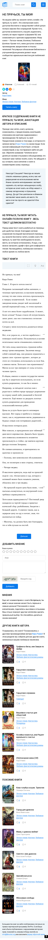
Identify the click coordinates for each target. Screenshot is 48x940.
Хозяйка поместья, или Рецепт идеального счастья (30, 736)
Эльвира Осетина (23, 790)
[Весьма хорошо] (21, 551)
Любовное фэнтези (28, 102)
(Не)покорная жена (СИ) (27, 758)
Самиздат (20, 699)
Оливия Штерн (21, 878)
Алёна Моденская (23, 900)
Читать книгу (11, 107)
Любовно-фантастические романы (29, 657)
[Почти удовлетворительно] (7, 551)
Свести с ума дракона (26, 854)
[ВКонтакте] (7, 89)
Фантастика (32, 655)
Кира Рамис (6, 95)
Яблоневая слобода (25, 898)
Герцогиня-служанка (25, 670)
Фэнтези (17, 102)
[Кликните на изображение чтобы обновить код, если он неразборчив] (9, 579)
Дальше (24, 536)
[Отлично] (32, 551)
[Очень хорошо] (25, 551)
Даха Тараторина (23, 834)
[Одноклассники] (10, 89)
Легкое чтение (8, 102)
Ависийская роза (24, 876)
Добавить (10, 586)
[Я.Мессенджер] (3, 89)
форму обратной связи (36, 934)
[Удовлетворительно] (11, 551)
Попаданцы (20, 723)
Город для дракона (25, 810)
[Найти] (33, 4)
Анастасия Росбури (23, 856)
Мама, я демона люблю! (27, 832)
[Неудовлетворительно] (4, 551)
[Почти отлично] (28, 551)
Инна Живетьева (22, 812)
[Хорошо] (18, 551)
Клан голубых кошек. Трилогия (30, 788)
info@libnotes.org (8, 934)
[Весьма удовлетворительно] (14, 551)
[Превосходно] (35, 551)
